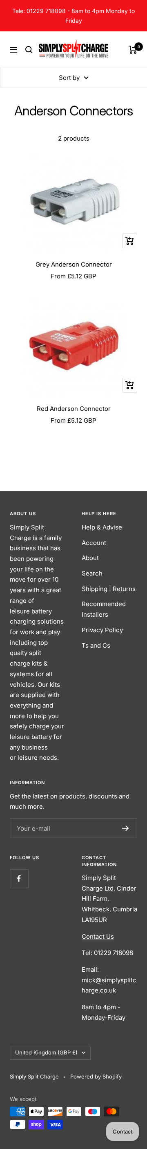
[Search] (29, 49)
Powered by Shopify (96, 1076)
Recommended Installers (104, 609)
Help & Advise (102, 527)
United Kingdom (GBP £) (46, 1052)
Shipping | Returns (109, 589)
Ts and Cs (96, 645)
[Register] (125, 828)
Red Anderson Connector (74, 408)
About (90, 558)
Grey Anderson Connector (74, 264)
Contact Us (98, 936)
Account (94, 543)
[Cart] (133, 50)
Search (92, 573)
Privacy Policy (102, 630)
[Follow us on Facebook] (19, 878)
